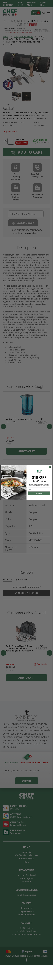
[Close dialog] (50, 467)
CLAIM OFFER (39, 493)
